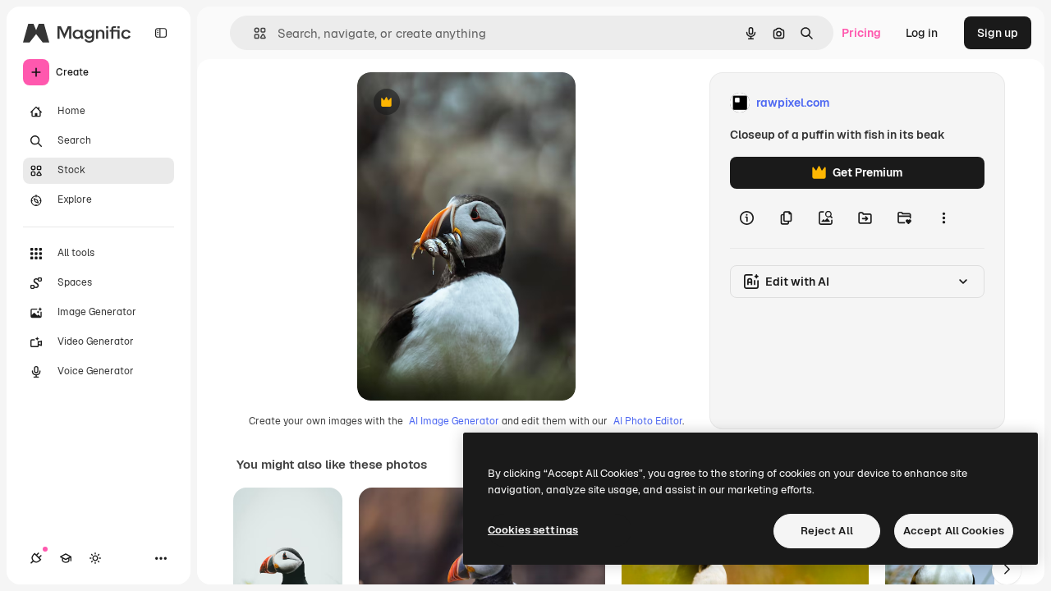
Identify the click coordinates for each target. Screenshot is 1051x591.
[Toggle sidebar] (161, 33)
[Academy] (66, 558)
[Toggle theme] (95, 558)
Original (462, 103)
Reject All (827, 531)
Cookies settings (533, 530)
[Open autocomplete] (253, 33)
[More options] (943, 218)
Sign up (997, 32)
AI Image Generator (454, 421)
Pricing (861, 32)
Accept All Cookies (953, 531)
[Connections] (36, 558)
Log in (922, 32)
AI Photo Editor (647, 421)
